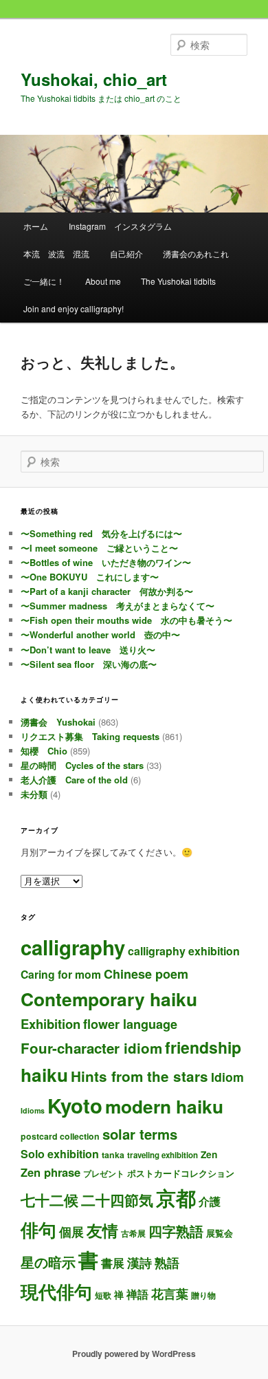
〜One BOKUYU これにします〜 (90, 576)
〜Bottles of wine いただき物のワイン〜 (106, 562)
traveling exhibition (162, 1155)
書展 (112, 1263)
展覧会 (219, 1232)
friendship (203, 1047)
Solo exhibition (60, 1154)
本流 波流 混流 (56, 253)
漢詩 (139, 1262)
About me (103, 281)
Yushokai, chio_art (94, 79)
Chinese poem (146, 974)
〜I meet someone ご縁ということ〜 (99, 547)
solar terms (139, 1134)
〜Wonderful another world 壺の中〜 (100, 634)
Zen (209, 1154)
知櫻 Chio (44, 750)
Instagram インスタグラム (120, 226)
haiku (44, 1074)
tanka (113, 1155)
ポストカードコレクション (180, 1173)
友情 (102, 1230)
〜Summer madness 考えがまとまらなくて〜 (117, 605)
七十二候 (49, 1200)
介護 (210, 1201)
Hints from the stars (139, 1076)
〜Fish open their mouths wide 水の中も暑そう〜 (126, 620)
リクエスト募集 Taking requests (90, 736)
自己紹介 (126, 253)
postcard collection (60, 1136)
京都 (176, 1197)
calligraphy (73, 947)
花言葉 (169, 1293)
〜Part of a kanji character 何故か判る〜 (107, 591)
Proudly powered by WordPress (134, 1353)
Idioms (33, 1110)
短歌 (103, 1295)
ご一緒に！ (44, 281)
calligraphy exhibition (184, 951)
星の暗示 (48, 1262)
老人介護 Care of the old (74, 779)
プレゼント (103, 1174)
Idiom (227, 1076)
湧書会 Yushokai (58, 721)
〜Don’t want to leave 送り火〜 (88, 649)
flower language (130, 1024)
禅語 (137, 1294)
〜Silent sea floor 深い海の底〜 (89, 664)
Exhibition (50, 1023)
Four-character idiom (91, 1048)
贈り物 (203, 1295)
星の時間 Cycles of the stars (82, 765)
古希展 (133, 1233)
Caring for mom (61, 974)
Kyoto (74, 1105)
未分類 (34, 794)
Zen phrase (50, 1172)
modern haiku (164, 1106)
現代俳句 (56, 1291)
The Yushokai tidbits (178, 281)
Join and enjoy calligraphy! (73, 308)
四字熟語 (175, 1231)
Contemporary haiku (109, 999)
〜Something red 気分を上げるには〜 (101, 533)
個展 (71, 1231)
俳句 (38, 1229)
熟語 (167, 1263)
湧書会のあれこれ (196, 253)
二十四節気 (117, 1200)
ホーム (35, 226)
